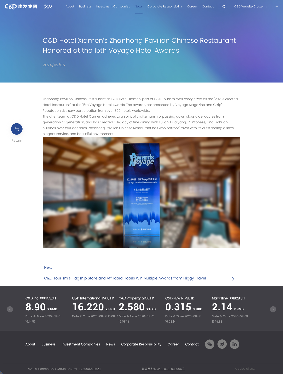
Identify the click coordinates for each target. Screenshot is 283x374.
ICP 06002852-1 (90, 369)
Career (192, 6)
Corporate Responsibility (165, 6)
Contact (208, 6)
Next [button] (273, 309)
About (70, 6)
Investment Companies (113, 6)
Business (85, 6)
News (139, 6)
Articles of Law (245, 368)
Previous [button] (10, 309)
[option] (48, 310)
